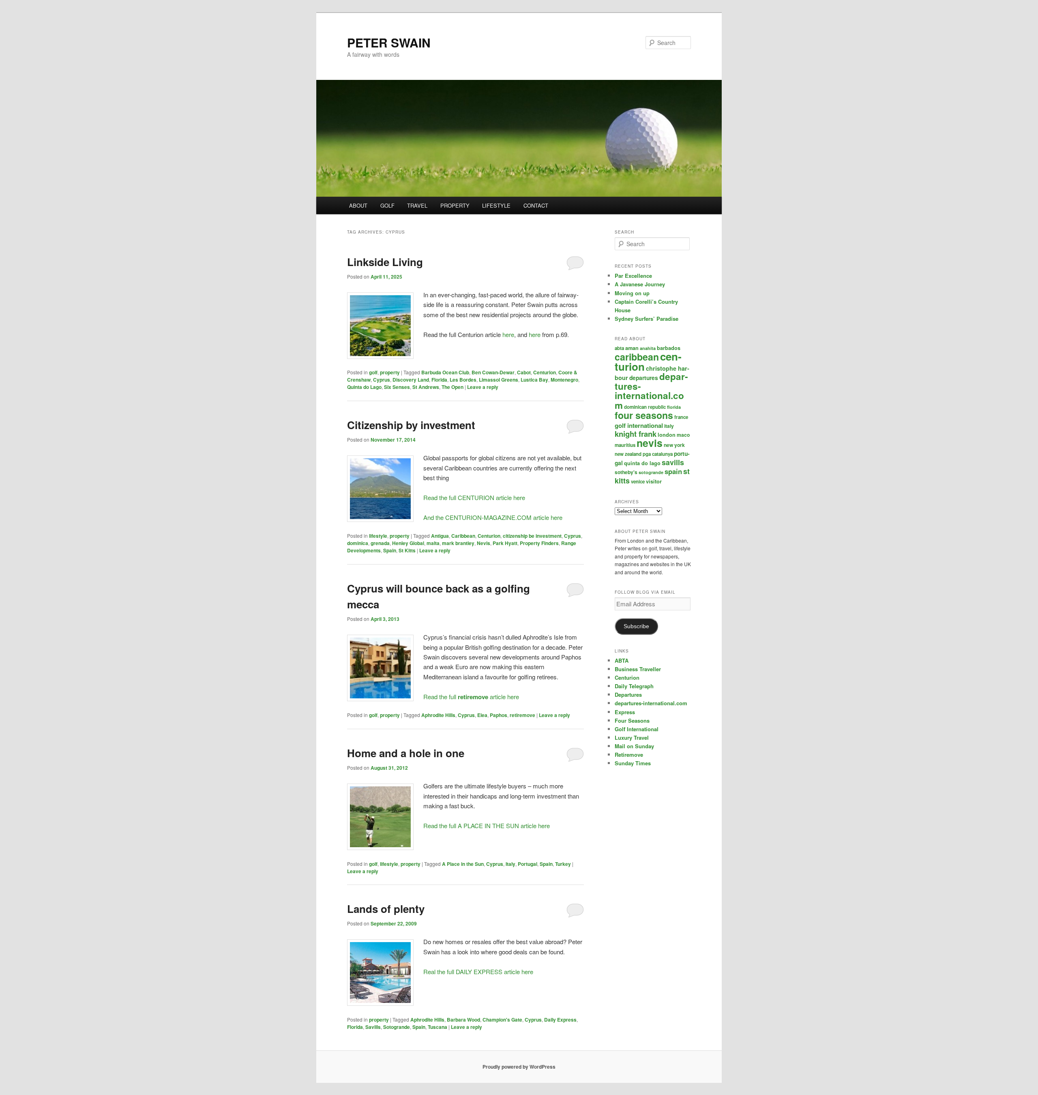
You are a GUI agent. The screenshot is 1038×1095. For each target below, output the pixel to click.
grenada (380, 543)
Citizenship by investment (411, 424)
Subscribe (636, 626)
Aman (632, 348)
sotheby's (626, 472)
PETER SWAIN (389, 42)
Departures (643, 378)
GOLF (387, 205)
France (681, 417)
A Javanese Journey (640, 284)
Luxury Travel (632, 737)
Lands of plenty (386, 908)
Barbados (668, 348)
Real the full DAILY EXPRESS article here (478, 971)
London (667, 434)
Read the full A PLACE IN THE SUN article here (486, 825)
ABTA (619, 348)
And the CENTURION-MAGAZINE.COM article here (492, 517)
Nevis (483, 543)
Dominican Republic (645, 407)
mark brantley (458, 543)
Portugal (527, 863)
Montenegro (564, 379)
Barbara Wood (463, 1019)
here (508, 334)
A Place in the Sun (463, 863)
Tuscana (437, 1027)
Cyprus (381, 379)
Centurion (544, 372)
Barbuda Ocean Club (445, 372)
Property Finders (539, 543)
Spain (389, 550)
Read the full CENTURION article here (474, 497)
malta (433, 543)
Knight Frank (635, 433)
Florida (439, 379)
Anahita (648, 348)
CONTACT (535, 205)
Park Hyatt (505, 543)
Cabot (524, 372)
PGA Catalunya (658, 454)
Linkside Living (385, 261)
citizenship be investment (532, 535)
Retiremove (629, 754)
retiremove (522, 715)
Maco (683, 434)
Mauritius (625, 445)
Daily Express (560, 1019)
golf (373, 372)
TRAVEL (417, 205)
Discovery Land (410, 379)
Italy (510, 863)
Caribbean (463, 535)
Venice (638, 481)
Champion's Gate (502, 1019)
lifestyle (378, 535)
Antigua (440, 535)
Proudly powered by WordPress (519, 1066)
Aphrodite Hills (438, 715)
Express (625, 712)
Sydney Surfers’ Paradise (646, 318)
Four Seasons (644, 415)
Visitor (654, 481)
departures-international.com (651, 391)
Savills (373, 1027)
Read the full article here (471, 696)
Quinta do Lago (364, 387)
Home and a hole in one (405, 752)
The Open (452, 387)
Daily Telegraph (634, 686)
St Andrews (425, 387)
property (390, 372)
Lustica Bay (534, 379)
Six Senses (397, 387)
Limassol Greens (498, 379)
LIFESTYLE (496, 205)
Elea (482, 715)
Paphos (498, 715)
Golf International (639, 425)
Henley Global (408, 543)
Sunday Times (633, 763)
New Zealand (628, 454)
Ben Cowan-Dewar (493, 372)
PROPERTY (455, 205)
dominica (357, 543)
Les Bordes (463, 379)
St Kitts (407, 550)
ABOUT (358, 205)
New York (674, 445)
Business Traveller (638, 669)
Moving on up (632, 293)
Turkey (563, 863)
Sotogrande (396, 1027)
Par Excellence (633, 275)
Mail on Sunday (634, 746)
